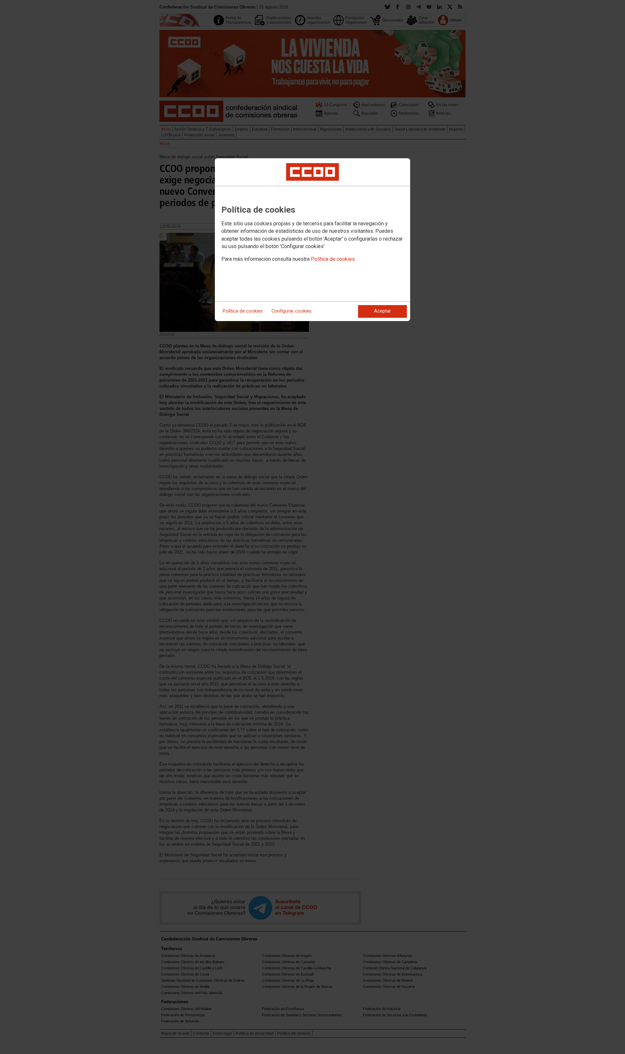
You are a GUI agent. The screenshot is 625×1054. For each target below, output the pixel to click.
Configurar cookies (291, 311)
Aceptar (382, 311)
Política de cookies (333, 259)
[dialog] (312, 239)
